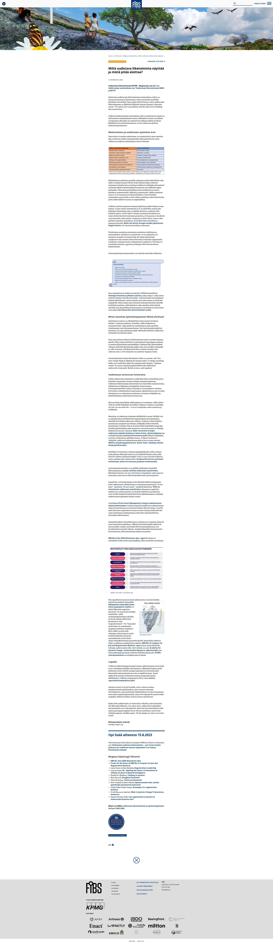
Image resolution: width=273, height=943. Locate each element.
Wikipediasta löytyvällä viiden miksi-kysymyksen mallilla (121, 605)
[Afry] (96, 919)
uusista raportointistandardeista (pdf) (131, 679)
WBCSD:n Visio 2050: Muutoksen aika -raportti (127, 538)
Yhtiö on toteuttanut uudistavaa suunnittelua (134, 488)
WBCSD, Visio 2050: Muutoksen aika (126, 761)
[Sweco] (116, 932)
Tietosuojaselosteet (144, 890)
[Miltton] (156, 926)
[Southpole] (96, 932)
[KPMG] (95, 909)
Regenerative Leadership (145, 768)
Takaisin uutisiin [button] (155, 61)
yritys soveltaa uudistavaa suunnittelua (140, 470)
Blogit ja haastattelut (130, 56)
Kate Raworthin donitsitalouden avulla (134, 310)
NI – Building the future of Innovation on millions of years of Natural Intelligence (134, 771)
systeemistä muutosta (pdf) (135, 435)
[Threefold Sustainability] (156, 932)
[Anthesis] (116, 919)
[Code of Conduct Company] (176, 919)
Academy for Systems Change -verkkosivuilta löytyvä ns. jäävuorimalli (134, 649)
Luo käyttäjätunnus (144, 886)
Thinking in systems (136, 775)
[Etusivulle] (94, 893)
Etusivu (110, 56)
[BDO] (136, 919)
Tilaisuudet (114, 891)
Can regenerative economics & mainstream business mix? (133, 798)
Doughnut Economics (131, 777)
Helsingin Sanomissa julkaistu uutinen (124, 295)
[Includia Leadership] (136, 926)
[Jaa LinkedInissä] (113, 845)
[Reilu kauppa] (176, 926)
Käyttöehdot (140, 941)
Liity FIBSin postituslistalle (147, 882)
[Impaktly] (116, 926)
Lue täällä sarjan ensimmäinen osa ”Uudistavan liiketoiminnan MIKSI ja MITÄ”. (136, 88)
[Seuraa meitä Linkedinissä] (4, 3)
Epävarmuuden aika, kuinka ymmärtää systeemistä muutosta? (135, 783)
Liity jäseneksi (115, 885)
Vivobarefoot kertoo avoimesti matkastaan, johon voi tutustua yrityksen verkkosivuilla (135, 460)
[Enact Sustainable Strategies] (96, 926)
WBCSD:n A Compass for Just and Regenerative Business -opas (135, 644)
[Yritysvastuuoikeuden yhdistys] (176, 932)
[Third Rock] (136, 932)
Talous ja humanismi (133, 780)
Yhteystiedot (141, 894)
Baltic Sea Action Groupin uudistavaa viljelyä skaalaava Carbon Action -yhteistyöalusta (134, 432)
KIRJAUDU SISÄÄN (260, 3)
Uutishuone (118, 56)
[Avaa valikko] (269, 4)
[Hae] (234, 3)
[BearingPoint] (156, 919)
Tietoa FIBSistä (115, 894)
